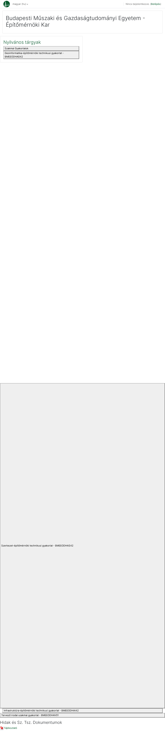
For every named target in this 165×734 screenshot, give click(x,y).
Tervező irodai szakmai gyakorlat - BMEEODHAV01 (30, 715)
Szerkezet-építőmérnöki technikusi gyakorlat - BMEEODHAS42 (37, 545)
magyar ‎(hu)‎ (19, 4)
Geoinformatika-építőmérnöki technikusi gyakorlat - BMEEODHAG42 (34, 55)
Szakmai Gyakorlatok (16, 48)
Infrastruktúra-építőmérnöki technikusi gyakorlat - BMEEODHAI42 (41, 710)
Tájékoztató (10, 728)
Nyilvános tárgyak (22, 42)
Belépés (155, 4)
